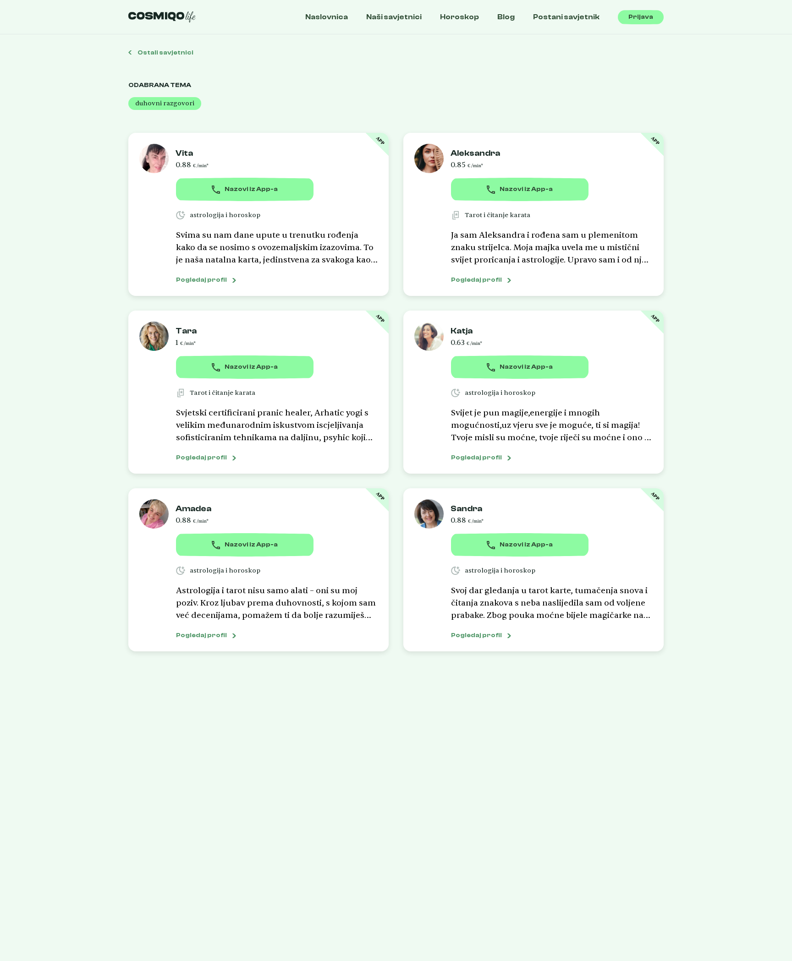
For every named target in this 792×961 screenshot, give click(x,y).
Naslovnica (326, 17)
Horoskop (459, 17)
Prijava (640, 17)
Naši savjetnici (394, 17)
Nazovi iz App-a (251, 189)
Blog (506, 17)
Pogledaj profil (201, 280)
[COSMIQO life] (162, 16)
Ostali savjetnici (165, 52)
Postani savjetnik (566, 17)
